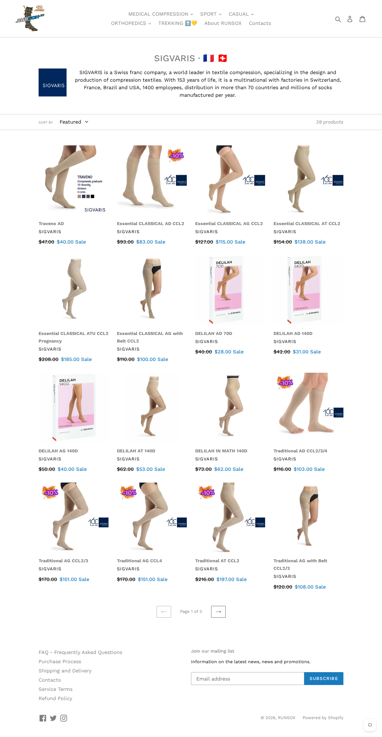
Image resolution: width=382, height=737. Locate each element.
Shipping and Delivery (65, 671)
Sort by (46, 122)
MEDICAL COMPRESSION (159, 14)
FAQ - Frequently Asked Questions (80, 652)
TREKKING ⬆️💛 (177, 23)
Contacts (260, 23)
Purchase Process (60, 661)
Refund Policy (55, 698)
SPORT (209, 14)
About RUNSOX (223, 23)
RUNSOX (286, 717)
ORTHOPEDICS (129, 23)
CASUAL (240, 14)
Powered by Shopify (323, 717)
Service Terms (55, 689)
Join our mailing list (212, 651)
